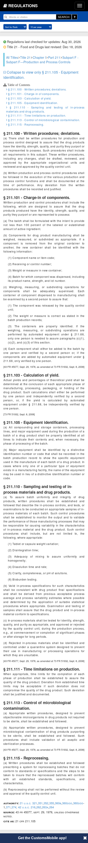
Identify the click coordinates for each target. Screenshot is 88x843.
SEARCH (63, 17)
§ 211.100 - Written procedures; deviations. (37, 89)
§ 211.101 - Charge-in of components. (33, 94)
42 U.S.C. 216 (26, 807)
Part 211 (54, 57)
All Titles (12, 57)
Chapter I (39, 57)
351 (40, 803)
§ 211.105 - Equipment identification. (32, 103)
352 (46, 803)
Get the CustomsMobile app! (42, 838)
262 (38, 807)
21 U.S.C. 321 (28, 803)
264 (51, 807)
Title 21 (25, 57)
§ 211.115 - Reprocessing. (25, 124)
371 (8, 807)
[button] (85, 838)
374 (14, 807)
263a (45, 807)
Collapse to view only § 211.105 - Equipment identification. (40, 75)
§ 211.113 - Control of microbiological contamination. (43, 120)
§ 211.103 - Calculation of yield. (29, 98)
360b (58, 803)
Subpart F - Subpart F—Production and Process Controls (42, 59)
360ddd (67, 803)
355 (51, 803)
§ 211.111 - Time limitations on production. (36, 115)
